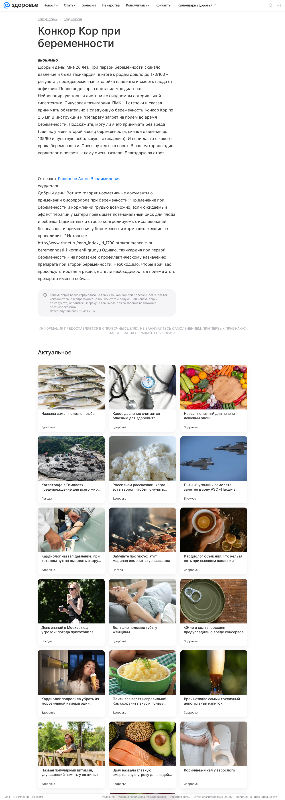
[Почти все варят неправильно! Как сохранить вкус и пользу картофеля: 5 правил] (142, 683)
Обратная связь (179, 796)
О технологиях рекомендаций (213, 796)
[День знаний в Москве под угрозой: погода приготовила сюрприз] (71, 612)
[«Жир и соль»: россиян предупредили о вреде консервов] (213, 612)
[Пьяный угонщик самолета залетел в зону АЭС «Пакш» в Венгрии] (213, 469)
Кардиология (73, 19)
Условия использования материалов (142, 796)
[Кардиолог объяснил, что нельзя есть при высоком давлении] (213, 541)
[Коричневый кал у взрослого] (213, 755)
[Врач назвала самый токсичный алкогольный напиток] (213, 683)
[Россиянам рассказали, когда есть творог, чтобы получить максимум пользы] (142, 469)
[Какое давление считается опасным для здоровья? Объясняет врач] (142, 398)
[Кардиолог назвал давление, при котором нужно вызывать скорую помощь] (71, 541)
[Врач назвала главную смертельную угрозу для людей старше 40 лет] (142, 755)
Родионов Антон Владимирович (89, 178)
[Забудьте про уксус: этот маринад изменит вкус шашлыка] (142, 541)
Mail (7, 796)
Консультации (47, 19)
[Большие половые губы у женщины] (142, 612)
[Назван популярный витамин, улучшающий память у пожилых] (71, 755)
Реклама (38, 796)
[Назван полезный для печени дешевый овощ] (213, 398)
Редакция (108, 796)
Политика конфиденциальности (256, 796)
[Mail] (7, 5)
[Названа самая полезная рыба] (71, 398)
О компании (21, 796)
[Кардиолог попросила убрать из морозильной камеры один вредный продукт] (71, 683)
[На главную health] (24, 5)
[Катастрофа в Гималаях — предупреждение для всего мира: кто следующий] (71, 469)
